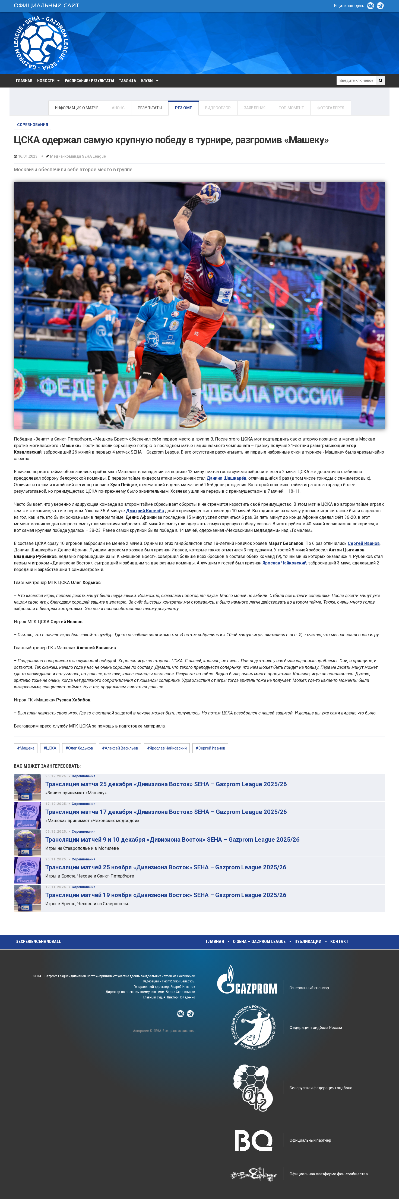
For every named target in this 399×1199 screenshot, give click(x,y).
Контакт (339, 941)
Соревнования (32, 125)
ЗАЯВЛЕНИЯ (254, 108)
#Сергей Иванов (210, 748)
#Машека (25, 748)
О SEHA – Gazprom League (259, 941)
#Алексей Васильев (120, 748)
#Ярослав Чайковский (167, 748)
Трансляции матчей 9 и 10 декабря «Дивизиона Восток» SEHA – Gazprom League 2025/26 (172, 839)
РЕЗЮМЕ (183, 108)
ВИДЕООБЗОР (218, 108)
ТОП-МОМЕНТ (291, 108)
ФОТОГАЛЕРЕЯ (330, 108)
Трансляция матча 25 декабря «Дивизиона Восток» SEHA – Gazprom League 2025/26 (166, 784)
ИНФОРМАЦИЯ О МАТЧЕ (77, 108)
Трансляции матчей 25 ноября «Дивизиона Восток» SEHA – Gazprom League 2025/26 (165, 867)
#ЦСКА (49, 748)
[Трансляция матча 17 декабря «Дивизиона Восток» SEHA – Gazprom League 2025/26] (27, 815)
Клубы (147, 80)
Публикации (307, 941)
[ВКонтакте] (370, 5)
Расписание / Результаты (89, 80)
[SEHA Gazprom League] (41, 43)
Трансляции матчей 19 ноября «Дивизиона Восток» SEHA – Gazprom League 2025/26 (165, 895)
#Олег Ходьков (79, 748)
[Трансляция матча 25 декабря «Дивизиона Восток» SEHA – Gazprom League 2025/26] (27, 787)
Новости (45, 80)
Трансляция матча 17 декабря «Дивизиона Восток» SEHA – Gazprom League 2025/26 (166, 811)
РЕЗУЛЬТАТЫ (150, 108)
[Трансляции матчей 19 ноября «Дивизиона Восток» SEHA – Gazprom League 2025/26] (27, 898)
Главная (24, 80)
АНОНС (118, 108)
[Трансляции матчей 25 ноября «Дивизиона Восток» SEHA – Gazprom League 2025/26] (27, 870)
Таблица (127, 80)
